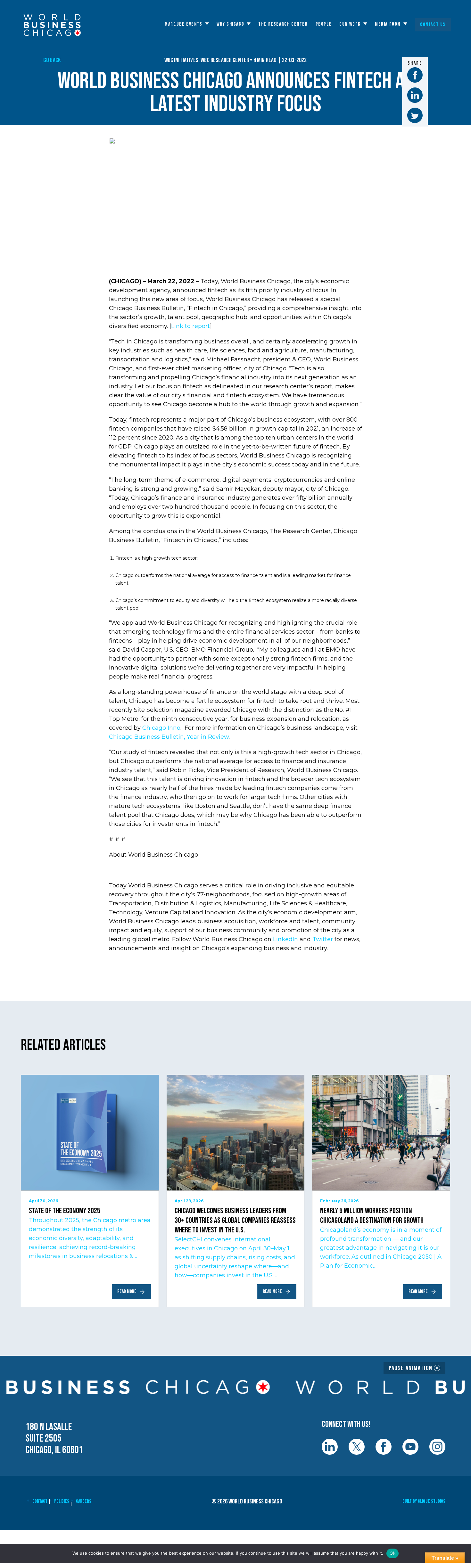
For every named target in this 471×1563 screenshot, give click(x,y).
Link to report (190, 326)
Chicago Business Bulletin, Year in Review (169, 736)
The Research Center (283, 24)
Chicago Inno (161, 727)
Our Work (350, 24)
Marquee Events (183, 24)
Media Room (388, 24)
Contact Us (433, 24)
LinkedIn (285, 939)
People (324, 24)
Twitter (322, 939)
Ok (392, 1553)
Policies (61, 1501)
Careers (83, 1501)
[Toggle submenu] (207, 23)
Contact (39, 1501)
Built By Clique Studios (423, 1501)
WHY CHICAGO (230, 24)
